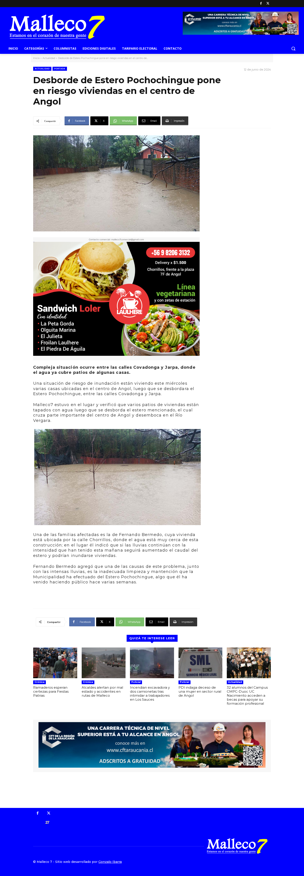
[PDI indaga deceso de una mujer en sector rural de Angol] (200, 662)
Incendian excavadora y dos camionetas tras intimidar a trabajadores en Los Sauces (150, 693)
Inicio (36, 58)
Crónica (39, 682)
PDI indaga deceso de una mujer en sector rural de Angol (199, 691)
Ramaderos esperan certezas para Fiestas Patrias (51, 691)
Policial (136, 682)
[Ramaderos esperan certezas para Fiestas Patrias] (55, 662)
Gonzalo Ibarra (110, 862)
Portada (59, 68)
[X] (268, 4)
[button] (293, 48)
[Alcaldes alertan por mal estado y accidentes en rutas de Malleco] (104, 662)
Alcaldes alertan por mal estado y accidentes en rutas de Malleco (102, 691)
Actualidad (49, 58)
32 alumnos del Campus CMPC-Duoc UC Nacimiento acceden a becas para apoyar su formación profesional (247, 695)
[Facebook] (261, 4)
